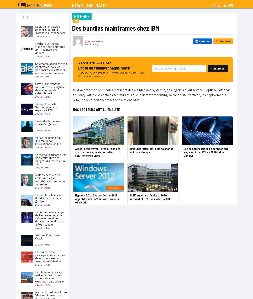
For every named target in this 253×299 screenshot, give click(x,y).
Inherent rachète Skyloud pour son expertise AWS (46, 107)
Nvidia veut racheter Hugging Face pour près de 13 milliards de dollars (50, 48)
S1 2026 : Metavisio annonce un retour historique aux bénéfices (50, 30)
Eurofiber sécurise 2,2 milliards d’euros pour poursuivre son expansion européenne (49, 276)
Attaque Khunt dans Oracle (47, 237)
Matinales (97, 5)
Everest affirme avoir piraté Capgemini (48, 122)
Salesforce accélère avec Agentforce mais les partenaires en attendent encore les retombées (51, 68)
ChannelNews (35, 4)
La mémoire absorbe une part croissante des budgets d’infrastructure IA (50, 159)
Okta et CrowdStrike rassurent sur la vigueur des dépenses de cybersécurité (50, 88)
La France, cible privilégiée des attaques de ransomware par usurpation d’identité (50, 256)
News (77, 5)
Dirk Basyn (94, 44)
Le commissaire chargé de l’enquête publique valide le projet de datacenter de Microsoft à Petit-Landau (50, 218)
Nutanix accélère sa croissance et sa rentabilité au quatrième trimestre (50, 179)
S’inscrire (221, 5)
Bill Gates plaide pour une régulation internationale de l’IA (48, 141)
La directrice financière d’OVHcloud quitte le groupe (49, 198)
